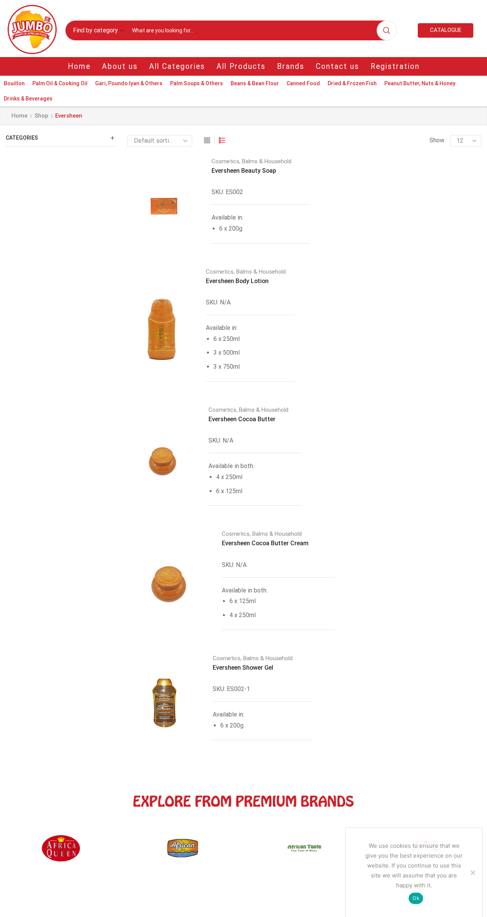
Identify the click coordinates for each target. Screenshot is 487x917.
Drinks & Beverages (28, 99)
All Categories (177, 66)
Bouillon (14, 83)
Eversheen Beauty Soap (244, 170)
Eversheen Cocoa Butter (241, 419)
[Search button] (386, 30)
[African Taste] (218, 852)
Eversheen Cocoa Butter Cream (265, 543)
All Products (241, 66)
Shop (41, 115)
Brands (290, 66)
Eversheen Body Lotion (237, 281)
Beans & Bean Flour (255, 83)
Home (79, 66)
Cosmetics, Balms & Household (251, 161)
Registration (395, 66)
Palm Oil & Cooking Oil (60, 83)
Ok (415, 898)
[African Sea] (96, 852)
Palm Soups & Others (196, 83)
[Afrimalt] (340, 852)
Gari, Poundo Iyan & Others (128, 83)
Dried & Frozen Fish (352, 83)
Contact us (337, 66)
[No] (472, 872)
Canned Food (303, 83)
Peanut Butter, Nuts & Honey (419, 83)
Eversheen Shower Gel (243, 667)
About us (120, 66)
